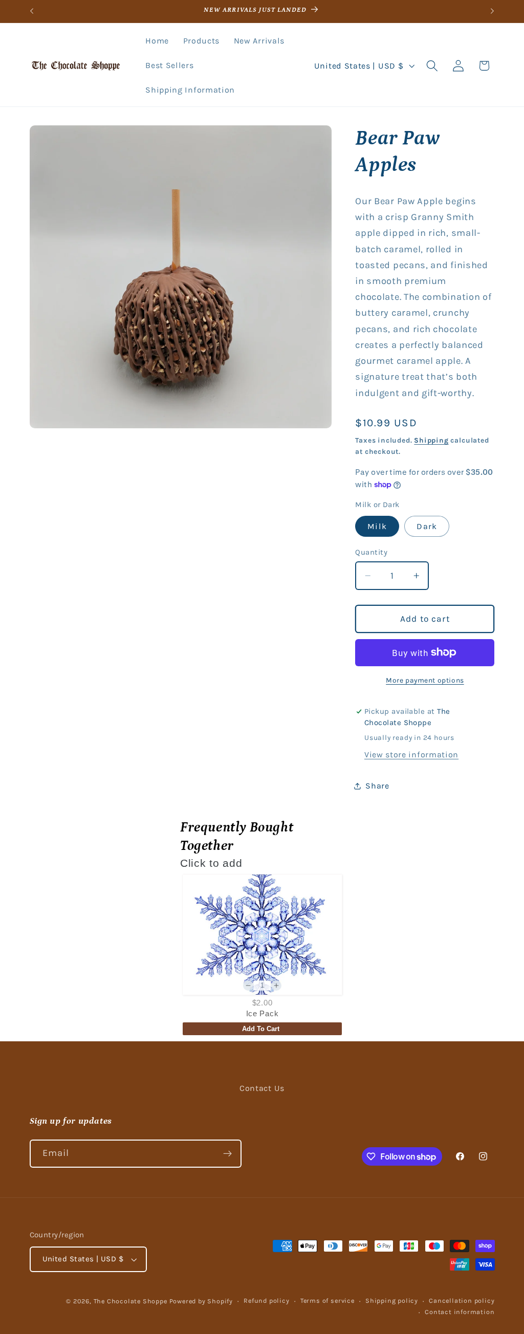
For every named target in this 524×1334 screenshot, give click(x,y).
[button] (432, 66)
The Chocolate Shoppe (130, 1301)
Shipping (431, 440)
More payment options (425, 680)
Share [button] (377, 786)
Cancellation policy (461, 1300)
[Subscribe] (227, 1154)
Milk (377, 526)
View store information (411, 754)
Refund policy (266, 1300)
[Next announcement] (492, 11)
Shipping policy (391, 1300)
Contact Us (262, 1088)
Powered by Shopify (201, 1301)
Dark (427, 526)
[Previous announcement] (31, 11)
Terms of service (327, 1300)
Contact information (459, 1312)
